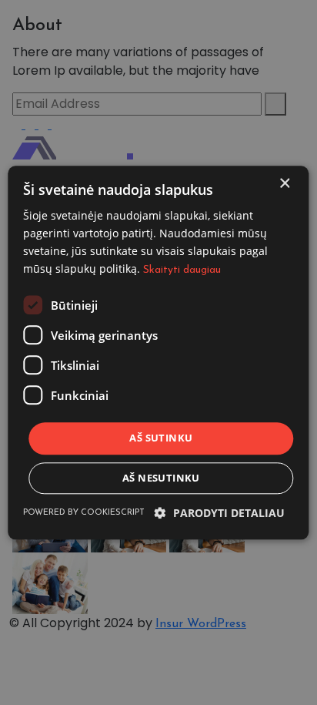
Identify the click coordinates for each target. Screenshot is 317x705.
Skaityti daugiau (182, 270)
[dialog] (158, 352)
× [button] (284, 184)
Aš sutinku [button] (160, 438)
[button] (220, 512)
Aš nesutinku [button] (161, 478)
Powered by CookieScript (84, 513)
